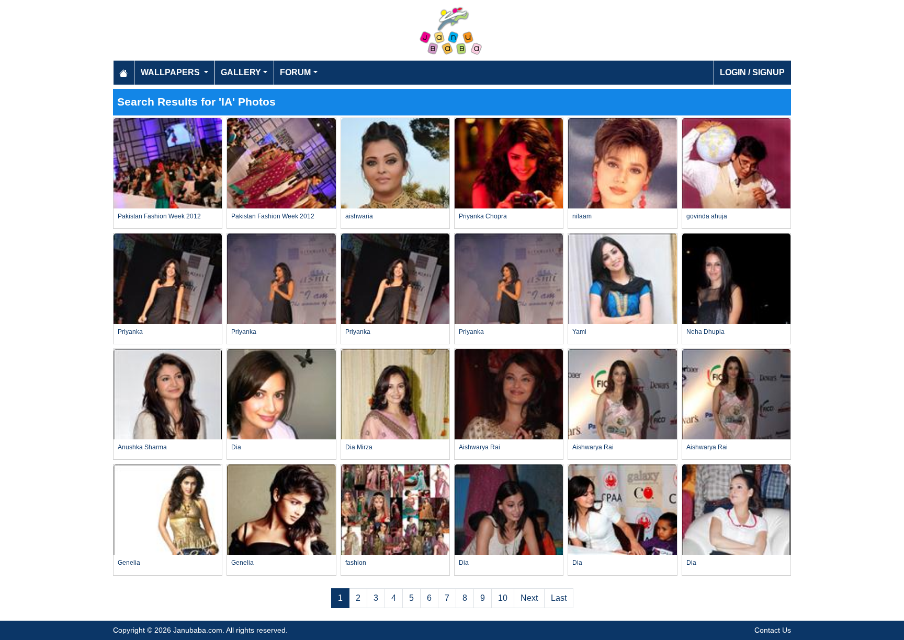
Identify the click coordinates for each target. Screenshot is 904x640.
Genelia (129, 562)
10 (502, 598)
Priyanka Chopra (483, 216)
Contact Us (772, 630)
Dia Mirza (358, 447)
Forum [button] (295, 72)
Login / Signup (752, 72)
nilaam (582, 216)
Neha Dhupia (705, 331)
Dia (236, 447)
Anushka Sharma (142, 447)
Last (559, 598)
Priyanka (130, 331)
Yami (579, 331)
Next (529, 598)
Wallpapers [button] (171, 72)
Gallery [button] (241, 72)
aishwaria (359, 216)
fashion (355, 562)
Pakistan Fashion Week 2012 (159, 216)
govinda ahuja (706, 216)
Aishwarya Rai (479, 447)
